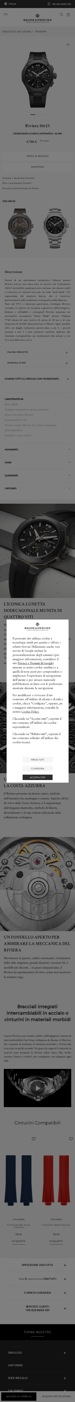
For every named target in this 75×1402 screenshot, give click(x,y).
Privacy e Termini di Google (35, 663)
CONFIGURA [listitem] (37, 768)
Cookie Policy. (30, 711)
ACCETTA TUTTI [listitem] (37, 777)
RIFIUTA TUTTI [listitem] (37, 759)
